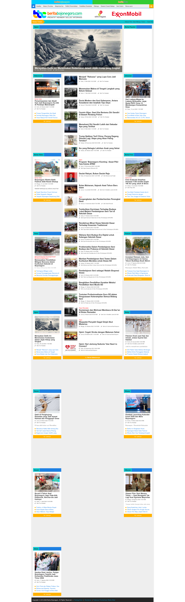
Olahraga (96, 6)
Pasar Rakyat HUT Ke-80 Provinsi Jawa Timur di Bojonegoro (46, 118)
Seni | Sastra (119, 6)
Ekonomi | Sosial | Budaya (107, 6)
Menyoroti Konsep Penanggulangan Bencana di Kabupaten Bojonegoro (47, 276)
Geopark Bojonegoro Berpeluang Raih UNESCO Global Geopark (48, 197)
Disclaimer (88, 600)
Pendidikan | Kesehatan (85, 6)
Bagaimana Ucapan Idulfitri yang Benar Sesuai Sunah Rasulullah (46, 434)
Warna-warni (128, 6)
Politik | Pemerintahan (71, 6)
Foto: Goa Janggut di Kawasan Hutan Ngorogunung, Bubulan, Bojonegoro (138, 197)
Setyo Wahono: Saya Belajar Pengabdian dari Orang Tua (45, 513)
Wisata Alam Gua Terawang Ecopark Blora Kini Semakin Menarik (138, 434)
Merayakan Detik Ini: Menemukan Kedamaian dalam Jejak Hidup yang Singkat (77, 68)
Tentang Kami (78, 600)
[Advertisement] (47, 138)
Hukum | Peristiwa (48, 6)
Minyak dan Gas (59, 6)
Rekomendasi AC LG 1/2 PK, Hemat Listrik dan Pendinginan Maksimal (138, 118)
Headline (38, 6)
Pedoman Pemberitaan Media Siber (104, 600)
